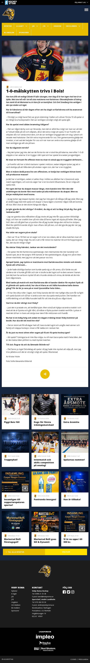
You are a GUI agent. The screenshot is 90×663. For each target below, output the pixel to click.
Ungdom (57, 26)
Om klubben (71, 26)
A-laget (20, 26)
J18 (44, 26)
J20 (33, 26)
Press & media (83, 659)
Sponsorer (24, 32)
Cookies (73, 659)
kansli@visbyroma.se (45, 596)
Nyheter (8, 26)
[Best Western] (45, 648)
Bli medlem (9, 32)
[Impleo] (45, 637)
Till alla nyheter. (16, 552)
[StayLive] (45, 643)
